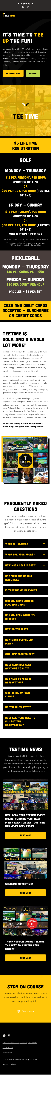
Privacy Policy (7, 1053)
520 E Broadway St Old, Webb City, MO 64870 (20, 1043)
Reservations (13, 73)
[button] (45, 15)
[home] (9, 15)
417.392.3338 (8, 1048)
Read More (25, 835)
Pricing (32, 73)
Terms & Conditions (9, 1065)
